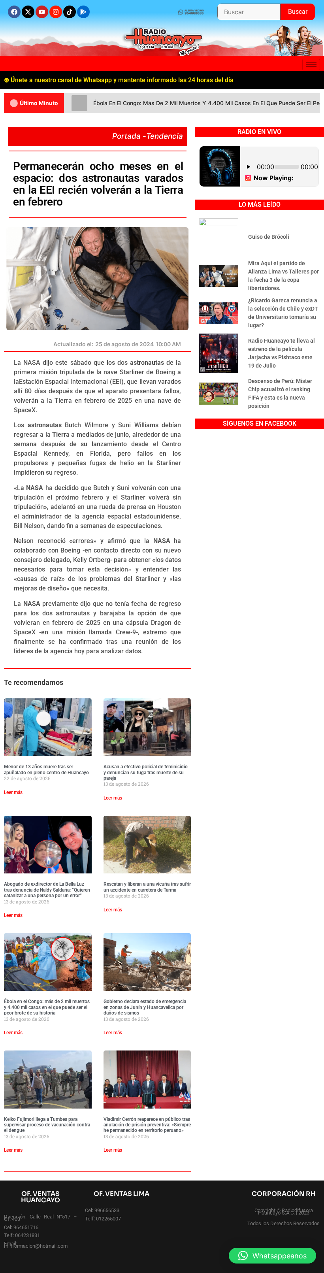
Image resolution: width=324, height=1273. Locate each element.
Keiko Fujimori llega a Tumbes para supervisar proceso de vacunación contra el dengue (47, 1124)
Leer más (13, 792)
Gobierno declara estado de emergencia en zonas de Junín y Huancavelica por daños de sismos (145, 1007)
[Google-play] (83, 12)
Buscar (301, 9)
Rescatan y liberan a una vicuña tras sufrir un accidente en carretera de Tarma (147, 886)
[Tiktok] (69, 12)
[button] (272, 1256)
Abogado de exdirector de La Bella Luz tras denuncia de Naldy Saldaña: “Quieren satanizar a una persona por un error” (47, 889)
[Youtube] (42, 12)
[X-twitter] (28, 12)
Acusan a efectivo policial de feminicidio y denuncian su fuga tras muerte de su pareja (146, 772)
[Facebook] (14, 12)
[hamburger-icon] (311, 64)
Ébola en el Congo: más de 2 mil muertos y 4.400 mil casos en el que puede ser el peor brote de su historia (47, 1007)
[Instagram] (55, 12)
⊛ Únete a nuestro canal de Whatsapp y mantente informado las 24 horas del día (119, 80)
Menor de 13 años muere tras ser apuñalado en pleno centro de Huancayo (46, 769)
